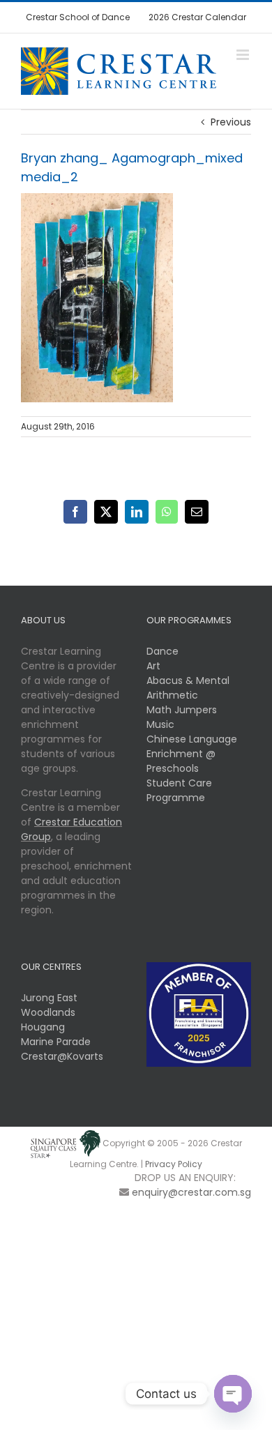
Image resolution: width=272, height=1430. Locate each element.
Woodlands (48, 1012)
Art (153, 666)
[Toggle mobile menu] (243, 54)
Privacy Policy (173, 1164)
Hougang (43, 1027)
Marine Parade (56, 1042)
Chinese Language (191, 739)
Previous (231, 122)
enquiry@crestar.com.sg (191, 1192)
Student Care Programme (179, 790)
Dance (162, 651)
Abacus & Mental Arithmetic (187, 688)
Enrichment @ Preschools (181, 761)
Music (160, 724)
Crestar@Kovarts (62, 1056)
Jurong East (49, 998)
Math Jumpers (181, 710)
